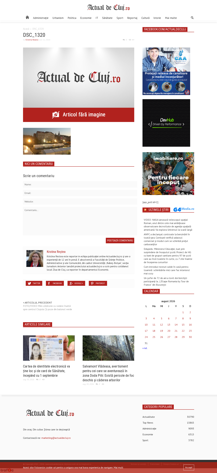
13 (168, 324)
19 (161, 330)
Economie (86, 18)
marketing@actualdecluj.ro (56, 437)
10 (146, 324)
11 (154, 324)
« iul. (144, 348)
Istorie (157, 18)
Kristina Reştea (32, 39)
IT (97, 18)
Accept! (188, 467)
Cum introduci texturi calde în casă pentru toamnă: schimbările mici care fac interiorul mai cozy (167, 270)
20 (168, 330)
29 (183, 337)
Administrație (40, 18)
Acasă (26, 28)
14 (176, 324)
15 (183, 324)
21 (176, 330)
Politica (72, 18)
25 (154, 337)
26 (161, 337)
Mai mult (118, 467)
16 (190, 324)
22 (183, 330)
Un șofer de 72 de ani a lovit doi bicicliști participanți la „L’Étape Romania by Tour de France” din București (166, 281)
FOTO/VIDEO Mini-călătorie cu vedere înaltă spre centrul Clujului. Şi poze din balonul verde (47, 307)
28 (176, 337)
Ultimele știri (159, 210)
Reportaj (132, 18)
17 (146, 330)
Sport (120, 18)
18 (154, 330)
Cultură (145, 18)
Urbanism (58, 18)
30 (190, 337)
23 (190, 330)
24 (146, 337)
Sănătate (107, 18)
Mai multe (171, 18)
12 (161, 324)
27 (168, 337)
